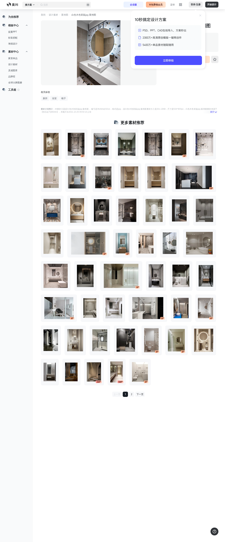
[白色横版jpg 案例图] (59, 308)
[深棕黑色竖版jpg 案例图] (127, 210)
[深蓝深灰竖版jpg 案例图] (101, 144)
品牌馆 (11, 76)
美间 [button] (43, 14)
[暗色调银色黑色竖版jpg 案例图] (85, 276)
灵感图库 (12, 70)
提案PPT (12, 31)
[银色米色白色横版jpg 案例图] (121, 276)
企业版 (133, 4)
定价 (172, 4)
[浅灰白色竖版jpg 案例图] (77, 177)
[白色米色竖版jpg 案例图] (176, 340)
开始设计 (211, 4)
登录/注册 (196, 4)
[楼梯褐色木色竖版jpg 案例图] (94, 372)
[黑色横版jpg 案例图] (194, 177)
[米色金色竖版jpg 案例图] (203, 340)
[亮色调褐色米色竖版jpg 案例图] (151, 340)
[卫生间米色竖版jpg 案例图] (116, 372)
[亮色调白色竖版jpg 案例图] (154, 210)
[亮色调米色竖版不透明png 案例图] (51, 177)
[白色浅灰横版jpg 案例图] (148, 308)
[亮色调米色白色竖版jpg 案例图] (52, 243)
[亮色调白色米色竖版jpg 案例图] (204, 144)
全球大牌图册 (15, 82)
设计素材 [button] (53, 14)
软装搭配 (12, 37)
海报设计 (12, 43)
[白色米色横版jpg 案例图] (199, 243)
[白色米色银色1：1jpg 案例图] (55, 276)
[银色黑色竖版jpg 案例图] (126, 340)
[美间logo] (13, 4)
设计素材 (12, 64)
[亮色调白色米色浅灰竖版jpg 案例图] (205, 308)
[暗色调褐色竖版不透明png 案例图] (179, 144)
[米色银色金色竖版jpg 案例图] (146, 243)
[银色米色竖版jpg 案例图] (76, 144)
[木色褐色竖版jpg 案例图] (129, 177)
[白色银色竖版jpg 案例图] (114, 308)
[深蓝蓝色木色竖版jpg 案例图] (52, 210)
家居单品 (12, 58)
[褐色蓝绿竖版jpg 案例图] (122, 243)
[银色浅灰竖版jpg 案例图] (204, 210)
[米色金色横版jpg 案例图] (88, 243)
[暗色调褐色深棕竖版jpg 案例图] (71, 372)
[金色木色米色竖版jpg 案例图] (51, 144)
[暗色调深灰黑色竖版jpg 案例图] (101, 210)
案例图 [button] (64, 14)
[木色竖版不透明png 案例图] (77, 210)
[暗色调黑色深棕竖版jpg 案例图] (179, 210)
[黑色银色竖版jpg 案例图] (51, 340)
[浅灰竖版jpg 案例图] (156, 276)
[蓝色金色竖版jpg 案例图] (181, 308)
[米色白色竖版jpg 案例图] (75, 340)
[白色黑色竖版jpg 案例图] (181, 276)
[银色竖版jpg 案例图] (153, 144)
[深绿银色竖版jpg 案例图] (126, 144)
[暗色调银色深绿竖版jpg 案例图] (103, 177)
